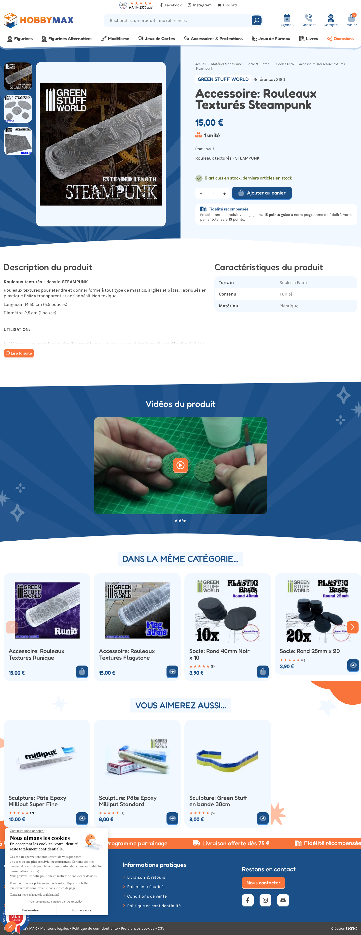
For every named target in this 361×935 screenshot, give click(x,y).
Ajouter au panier (266, 193)
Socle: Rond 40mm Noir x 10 (219, 654)
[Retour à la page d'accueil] (45, 20)
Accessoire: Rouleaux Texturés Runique (36, 654)
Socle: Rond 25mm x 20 (310, 651)
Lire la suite (21, 353)
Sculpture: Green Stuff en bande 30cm (218, 801)
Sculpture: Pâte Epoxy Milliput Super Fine (37, 801)
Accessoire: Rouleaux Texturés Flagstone (127, 654)
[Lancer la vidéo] (180, 465)
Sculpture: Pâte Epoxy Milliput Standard (128, 801)
